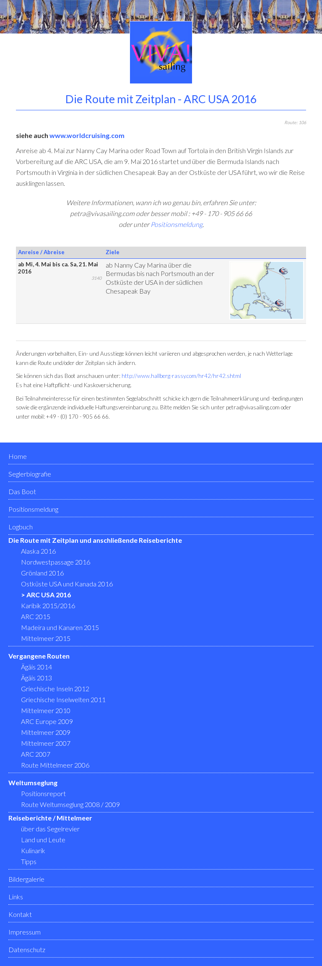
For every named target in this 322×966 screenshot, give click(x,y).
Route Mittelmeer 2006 (55, 765)
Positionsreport (43, 793)
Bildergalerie (26, 879)
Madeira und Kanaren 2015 (60, 627)
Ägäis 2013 (36, 678)
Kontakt (20, 914)
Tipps (28, 861)
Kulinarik (33, 850)
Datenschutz (26, 949)
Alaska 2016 (38, 551)
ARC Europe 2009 (47, 721)
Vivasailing (161, 52)
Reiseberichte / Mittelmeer (50, 818)
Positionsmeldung (177, 224)
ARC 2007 (35, 754)
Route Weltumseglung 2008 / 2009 (70, 804)
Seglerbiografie (29, 474)
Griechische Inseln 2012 (55, 689)
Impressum (24, 932)
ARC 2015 (35, 616)
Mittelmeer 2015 (45, 638)
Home (17, 456)
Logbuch (20, 527)
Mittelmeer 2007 (45, 743)
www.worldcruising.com (87, 135)
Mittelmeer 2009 (45, 732)
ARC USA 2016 (48, 595)
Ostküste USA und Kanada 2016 (67, 584)
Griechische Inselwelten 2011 (63, 699)
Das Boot (22, 491)
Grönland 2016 (42, 573)
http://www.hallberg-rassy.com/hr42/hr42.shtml (181, 375)
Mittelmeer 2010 (45, 710)
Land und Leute (43, 840)
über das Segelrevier (50, 829)
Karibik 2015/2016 (48, 605)
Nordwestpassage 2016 (55, 562)
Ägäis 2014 (36, 667)
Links (15, 897)
